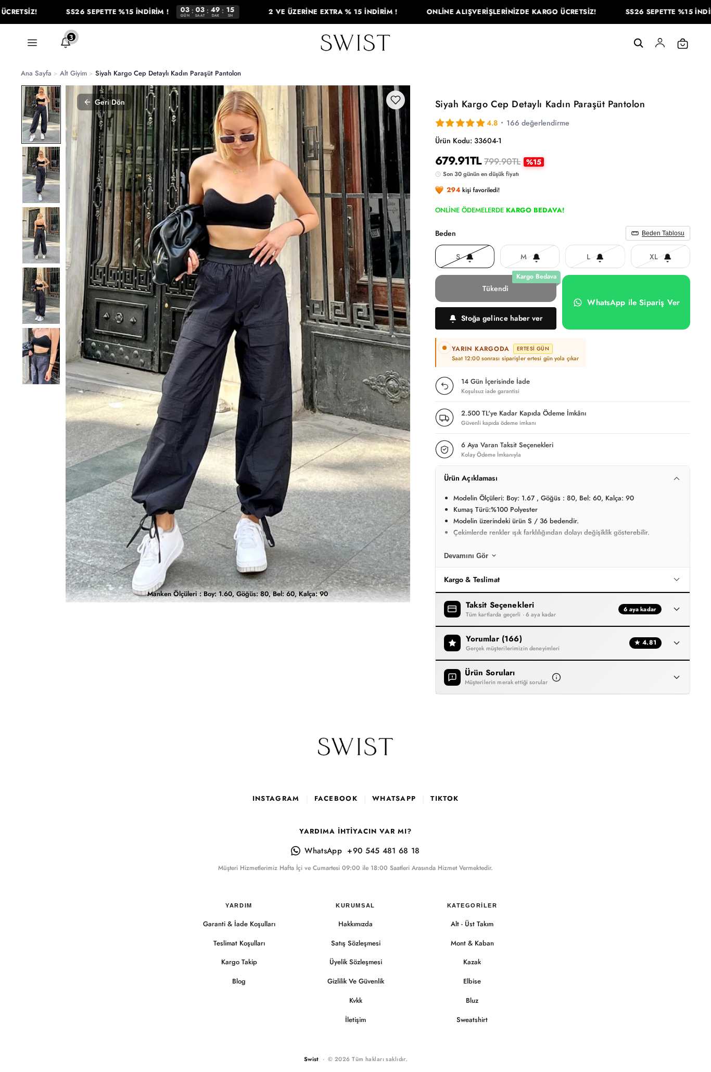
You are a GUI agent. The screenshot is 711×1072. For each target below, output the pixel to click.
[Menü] (32, 43)
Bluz (472, 1000)
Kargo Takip (239, 962)
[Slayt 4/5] (41, 296)
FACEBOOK (336, 798)
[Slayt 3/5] (41, 235)
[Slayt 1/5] (41, 114)
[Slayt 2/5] (41, 175)
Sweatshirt (472, 1020)
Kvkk (355, 1000)
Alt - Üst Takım (472, 924)
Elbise (472, 981)
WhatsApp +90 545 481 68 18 (362, 850)
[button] (496, 318)
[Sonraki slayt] (398, 343)
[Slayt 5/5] (41, 356)
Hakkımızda (355, 924)
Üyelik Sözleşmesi (355, 962)
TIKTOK (444, 798)
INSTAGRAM (276, 798)
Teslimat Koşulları (239, 943)
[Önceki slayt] (77, 343)
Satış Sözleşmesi (355, 943)
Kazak (472, 962)
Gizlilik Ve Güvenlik (355, 981)
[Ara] (638, 43)
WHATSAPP (394, 798)
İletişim (355, 1020)
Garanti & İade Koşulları (239, 924)
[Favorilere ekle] (395, 100)
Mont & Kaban (472, 943)
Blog (239, 981)
